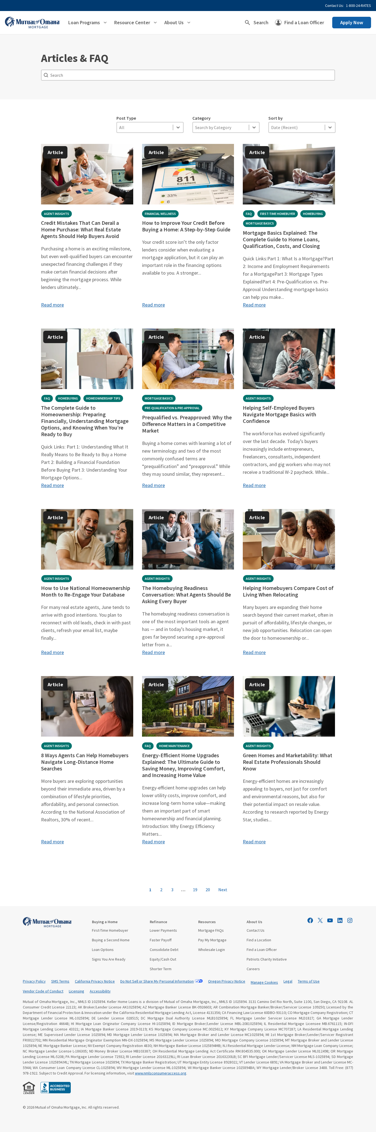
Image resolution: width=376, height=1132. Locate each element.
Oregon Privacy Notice (226, 981)
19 (195, 889)
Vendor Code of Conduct (43, 991)
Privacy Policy (34, 981)
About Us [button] (174, 22)
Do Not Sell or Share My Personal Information (157, 981)
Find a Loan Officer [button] (304, 22)
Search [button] (261, 22)
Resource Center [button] (132, 22)
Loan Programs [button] (84, 22)
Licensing (76, 991)
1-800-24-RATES (358, 5)
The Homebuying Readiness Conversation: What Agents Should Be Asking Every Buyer (186, 594)
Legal (288, 981)
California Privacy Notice (95, 981)
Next (222, 889)
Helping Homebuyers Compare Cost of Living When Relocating (288, 591)
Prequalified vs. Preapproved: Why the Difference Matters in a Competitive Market (187, 424)
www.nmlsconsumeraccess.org (160, 1073)
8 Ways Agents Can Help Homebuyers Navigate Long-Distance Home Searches (85, 762)
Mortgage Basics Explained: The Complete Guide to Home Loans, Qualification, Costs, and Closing (281, 239)
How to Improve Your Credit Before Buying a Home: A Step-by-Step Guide (186, 226)
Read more (52, 305)
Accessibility (100, 991)
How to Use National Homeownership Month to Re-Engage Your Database (85, 591)
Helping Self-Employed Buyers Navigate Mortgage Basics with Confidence (279, 414)
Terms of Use (309, 981)
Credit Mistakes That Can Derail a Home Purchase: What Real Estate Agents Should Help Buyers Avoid (81, 229)
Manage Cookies (264, 982)
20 (208, 889)
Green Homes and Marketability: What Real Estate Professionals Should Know (287, 762)
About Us (254, 921)
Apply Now (351, 22)
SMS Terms (60, 981)
